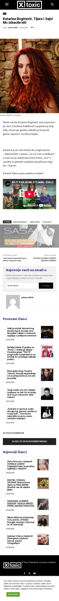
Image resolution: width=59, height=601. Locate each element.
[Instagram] (29, 573)
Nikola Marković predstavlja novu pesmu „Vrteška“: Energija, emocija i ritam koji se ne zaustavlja (20, 521)
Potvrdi (46, 286)
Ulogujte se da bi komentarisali (29, 441)
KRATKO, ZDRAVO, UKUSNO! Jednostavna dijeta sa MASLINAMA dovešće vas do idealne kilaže (18, 485)
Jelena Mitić (13, 27)
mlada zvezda (35, 222)
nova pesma (46, 222)
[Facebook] (24, 573)
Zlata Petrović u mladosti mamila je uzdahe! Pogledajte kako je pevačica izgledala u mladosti (20, 465)
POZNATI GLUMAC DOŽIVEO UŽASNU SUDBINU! (44, 259)
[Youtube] (34, 573)
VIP (4, 14)
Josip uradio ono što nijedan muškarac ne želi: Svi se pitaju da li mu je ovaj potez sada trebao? (21, 393)
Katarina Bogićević (20, 222)
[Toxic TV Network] (29, 5)
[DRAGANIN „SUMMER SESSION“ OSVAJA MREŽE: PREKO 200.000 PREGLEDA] (43, 504)
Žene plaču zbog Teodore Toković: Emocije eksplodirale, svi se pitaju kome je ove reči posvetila (21, 375)
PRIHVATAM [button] (13, 594)
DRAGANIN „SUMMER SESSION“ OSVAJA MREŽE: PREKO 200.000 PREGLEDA (20, 503)
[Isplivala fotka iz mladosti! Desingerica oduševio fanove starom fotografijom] (43, 539)
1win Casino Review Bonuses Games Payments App (15, 259)
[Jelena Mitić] (13, 302)
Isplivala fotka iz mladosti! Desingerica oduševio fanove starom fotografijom (20, 540)
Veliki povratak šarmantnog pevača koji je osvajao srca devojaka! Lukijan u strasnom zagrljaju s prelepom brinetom (21, 332)
